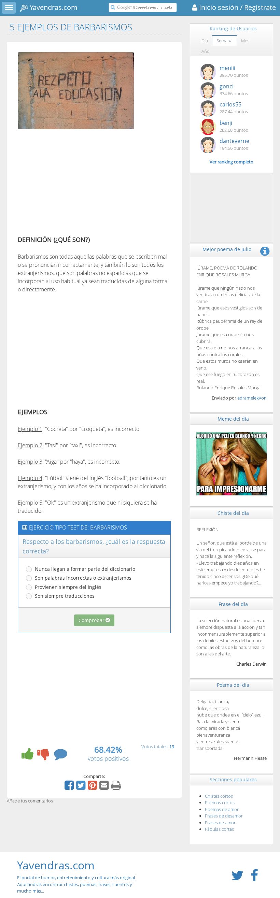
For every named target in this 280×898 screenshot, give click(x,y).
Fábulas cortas (219, 829)
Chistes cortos (219, 796)
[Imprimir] (117, 787)
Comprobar (91, 620)
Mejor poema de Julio (226, 249)
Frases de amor (220, 823)
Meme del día (233, 419)
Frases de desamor (224, 816)
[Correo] (104, 787)
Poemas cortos (220, 802)
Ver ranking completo (231, 162)
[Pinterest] (93, 787)
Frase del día (233, 604)
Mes (245, 41)
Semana (224, 41)
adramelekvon (252, 398)
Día (204, 41)
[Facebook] (70, 787)
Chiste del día (233, 513)
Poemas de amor (222, 809)
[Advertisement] (75, 184)
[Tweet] (81, 787)
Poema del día (233, 685)
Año (205, 51)
